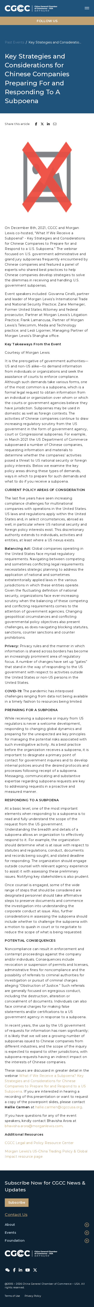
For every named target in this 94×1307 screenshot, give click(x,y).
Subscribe (16, 1202)
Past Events (14, 42)
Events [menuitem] (10, 1233)
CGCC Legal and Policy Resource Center (39, 1143)
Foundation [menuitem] (15, 1240)
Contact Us (16, 1214)
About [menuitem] (10, 1225)
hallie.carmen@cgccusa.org (58, 1107)
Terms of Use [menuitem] (12, 1295)
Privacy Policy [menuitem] (33, 1295)
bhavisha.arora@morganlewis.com (34, 1126)
